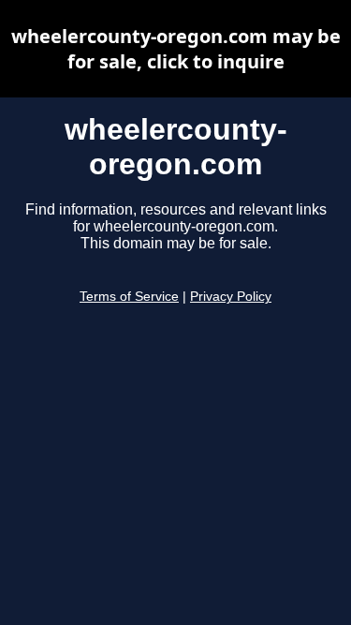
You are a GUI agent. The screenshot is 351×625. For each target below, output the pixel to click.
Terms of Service (129, 297)
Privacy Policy (230, 297)
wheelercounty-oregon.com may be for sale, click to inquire (176, 48)
